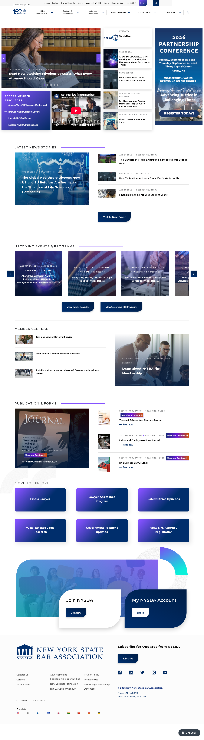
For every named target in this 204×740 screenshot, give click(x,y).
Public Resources (118, 12)
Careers (20, 679)
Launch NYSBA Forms (19, 118)
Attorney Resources (93, 12)
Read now (128, 424)
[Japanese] (58, 713)
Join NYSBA (131, 3)
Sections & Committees (67, 12)
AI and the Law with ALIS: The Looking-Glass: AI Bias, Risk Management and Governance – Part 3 (134, 61)
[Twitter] (142, 672)
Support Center (51, 3)
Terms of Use (91, 679)
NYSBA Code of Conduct (63, 688)
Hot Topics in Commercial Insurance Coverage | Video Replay (145, 279)
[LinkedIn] (131, 672)
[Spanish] (89, 713)
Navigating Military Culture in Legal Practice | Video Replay (92, 279)
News (106, 3)
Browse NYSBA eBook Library (24, 111)
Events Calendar (68, 3)
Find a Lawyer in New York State (132, 120)
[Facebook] (120, 672)
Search (156, 3)
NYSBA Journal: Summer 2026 (41, 461)
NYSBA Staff (23, 684)
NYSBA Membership (41, 12)
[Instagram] (154, 672)
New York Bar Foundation (64, 684)
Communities (117, 3)
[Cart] (188, 12)
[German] (99, 713)
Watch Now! (125, 36)
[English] (17, 713)
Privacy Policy (91, 674)
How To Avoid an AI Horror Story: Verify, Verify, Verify (132, 79)
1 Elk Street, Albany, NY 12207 (132, 696)
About (80, 3)
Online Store (170, 12)
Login (142, 3)
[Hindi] (68, 713)
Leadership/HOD (93, 3)
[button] (98, 58)
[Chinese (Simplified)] (78, 713)
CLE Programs (144, 12)
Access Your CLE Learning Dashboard (27, 105)
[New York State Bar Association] (19, 13)
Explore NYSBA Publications (23, 124)
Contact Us (22, 674)
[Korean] (28, 713)
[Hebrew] (48, 713)
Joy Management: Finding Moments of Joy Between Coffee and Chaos (132, 104)
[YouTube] (165, 672)
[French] (38, 713)
